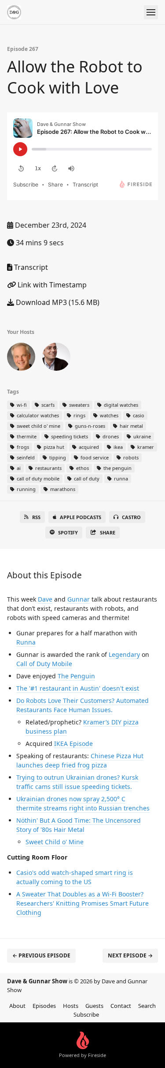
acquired (88, 447)
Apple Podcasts (80, 517)
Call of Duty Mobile (44, 663)
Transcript (30, 267)
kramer (145, 447)
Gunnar (78, 599)
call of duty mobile (37, 478)
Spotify (68, 532)
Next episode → (130, 955)
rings (78, 415)
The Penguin (76, 676)
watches (108, 415)
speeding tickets (69, 436)
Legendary (124, 654)
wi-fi (21, 404)
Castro (131, 517)
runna (120, 478)
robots (130, 457)
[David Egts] (21, 358)
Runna (26, 642)
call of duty (86, 478)
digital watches (120, 404)
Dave (45, 599)
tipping (57, 457)
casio (138, 415)
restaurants (48, 468)
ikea (117, 447)
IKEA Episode (73, 743)
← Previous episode (41, 955)
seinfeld (25, 457)
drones (110, 436)
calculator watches (37, 415)
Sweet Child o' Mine (55, 842)
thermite (26, 436)
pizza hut (53, 447)
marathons (62, 489)
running (25, 489)
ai (18, 468)
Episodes (44, 1006)
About (17, 1006)
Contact (120, 1006)
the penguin (117, 468)
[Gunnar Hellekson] (56, 358)
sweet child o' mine (37, 426)
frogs (22, 447)
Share (107, 532)
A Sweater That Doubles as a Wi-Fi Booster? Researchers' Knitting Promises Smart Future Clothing (82, 903)
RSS (36, 517)
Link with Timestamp (51, 285)
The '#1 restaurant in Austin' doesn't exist (77, 688)
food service (94, 457)
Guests (94, 1006)
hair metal (130, 426)
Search (147, 1006)
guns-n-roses (89, 426)
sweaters (78, 404)
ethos (82, 468)
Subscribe (86, 1014)
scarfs (47, 404)
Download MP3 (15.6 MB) (56, 302)
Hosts (70, 1006)
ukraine (141, 436)
